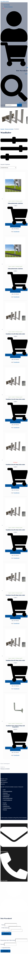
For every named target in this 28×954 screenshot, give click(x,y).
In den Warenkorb (14, 226)
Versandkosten (16, 231)
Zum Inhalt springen (5, 1)
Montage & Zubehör (9, 129)
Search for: (3, 105)
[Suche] (19, 105)
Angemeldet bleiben (6, 947)
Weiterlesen (14, 487)
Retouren (5, 809)
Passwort (2, 944)
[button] (14, 161)
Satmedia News (6, 806)
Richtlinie (8, 800)
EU (11, 800)
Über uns (5, 804)
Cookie (4, 800)
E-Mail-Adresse (5, 927)
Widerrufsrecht (6, 796)
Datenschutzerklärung (7, 791)
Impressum (5, 793)
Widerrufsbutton (6, 794)
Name (3, 924)
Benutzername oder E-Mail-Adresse (8, 940)
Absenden (6, 933)
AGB (4, 789)
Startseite (2, 129)
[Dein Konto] (14, 41)
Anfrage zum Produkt (6, 931)
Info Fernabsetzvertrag (7, 798)
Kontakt (4, 802)
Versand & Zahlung (7, 808)
